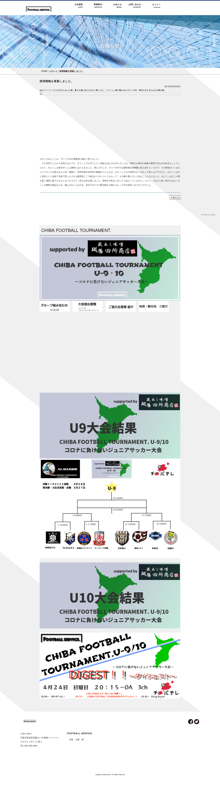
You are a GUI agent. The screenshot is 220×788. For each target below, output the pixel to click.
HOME (44, 71)
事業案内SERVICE (98, 5)
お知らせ (53, 71)
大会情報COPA (78, 5)
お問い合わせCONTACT (135, 5)
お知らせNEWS (117, 5)
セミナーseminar (156, 5)
